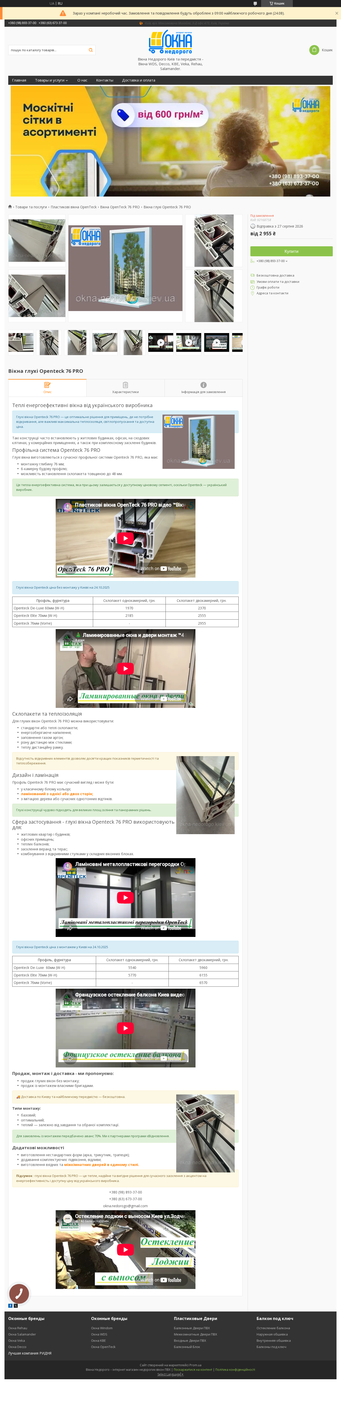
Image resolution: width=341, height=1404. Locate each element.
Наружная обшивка (272, 1334)
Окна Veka (16, 1340)
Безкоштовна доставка (275, 275)
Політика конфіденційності (235, 1369)
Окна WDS (99, 1334)
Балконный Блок (187, 1346)
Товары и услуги (49, 80)
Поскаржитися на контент (193, 1369)
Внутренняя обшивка (274, 1340)
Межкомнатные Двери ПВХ (195, 1334)
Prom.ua (195, 1365)
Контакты (104, 80)
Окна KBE (98, 1340)
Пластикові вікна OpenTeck (74, 207)
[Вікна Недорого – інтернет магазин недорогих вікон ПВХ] (170, 41)
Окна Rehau (17, 1328)
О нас (82, 80)
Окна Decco (17, 1346)
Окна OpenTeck (103, 1346)
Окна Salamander (22, 1334)
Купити (292, 251)
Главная (19, 80)
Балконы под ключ (271, 1346)
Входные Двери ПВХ (190, 1340)
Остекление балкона (273, 1328)
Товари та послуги (31, 207)
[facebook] (10, 1306)
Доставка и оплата (138, 80)
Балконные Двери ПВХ (192, 1328)
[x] (16, 1306)
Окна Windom (102, 1328)
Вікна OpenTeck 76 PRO (120, 207)
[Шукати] (91, 50)
